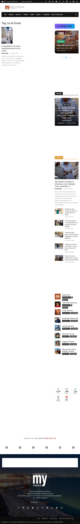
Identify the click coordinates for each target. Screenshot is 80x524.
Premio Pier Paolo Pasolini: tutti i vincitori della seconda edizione (71, 258)
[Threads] (77, 1)
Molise (18, 14)
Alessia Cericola (68, 334)
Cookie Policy (53, 518)
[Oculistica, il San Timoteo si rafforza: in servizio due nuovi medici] (59, 211)
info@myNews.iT (44, 502)
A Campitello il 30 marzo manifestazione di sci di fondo (11, 48)
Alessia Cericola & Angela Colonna (69, 350)
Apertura (67, 104)
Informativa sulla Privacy (66, 518)
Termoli (11, 14)
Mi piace (58, 388)
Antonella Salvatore (69, 303)
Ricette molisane (57, 14)
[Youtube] (73, 1)
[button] (76, 15)
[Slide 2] (67, 57)
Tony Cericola (67, 310)
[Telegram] (56, 1)
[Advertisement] (66, 77)
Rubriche (46, 14)
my (5, 14)
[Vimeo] (66, 1)
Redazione (4, 53)
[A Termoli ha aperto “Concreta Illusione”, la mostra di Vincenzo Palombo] (59, 223)
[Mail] (52, 1)
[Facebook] (46, 1)
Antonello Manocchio (70, 318)
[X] (63, 1)
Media (38, 14)
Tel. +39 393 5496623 (40, 498)
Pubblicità (44, 518)
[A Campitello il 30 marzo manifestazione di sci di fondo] (13, 35)
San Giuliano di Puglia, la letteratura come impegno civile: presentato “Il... (65, 184)
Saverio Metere (68, 326)
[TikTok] (59, 1)
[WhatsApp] (70, 1)
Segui (67, 388)
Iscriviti (66, 396)
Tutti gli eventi (66, 26)
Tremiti (25, 14)
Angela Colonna (68, 342)
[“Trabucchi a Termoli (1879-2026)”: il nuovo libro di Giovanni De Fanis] (59, 246)
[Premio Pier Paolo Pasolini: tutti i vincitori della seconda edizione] (59, 258)
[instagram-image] (6, 447)
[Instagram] (49, 1)
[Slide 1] (65, 57)
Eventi (32, 14)
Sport (3, 42)
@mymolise (50, 438)
